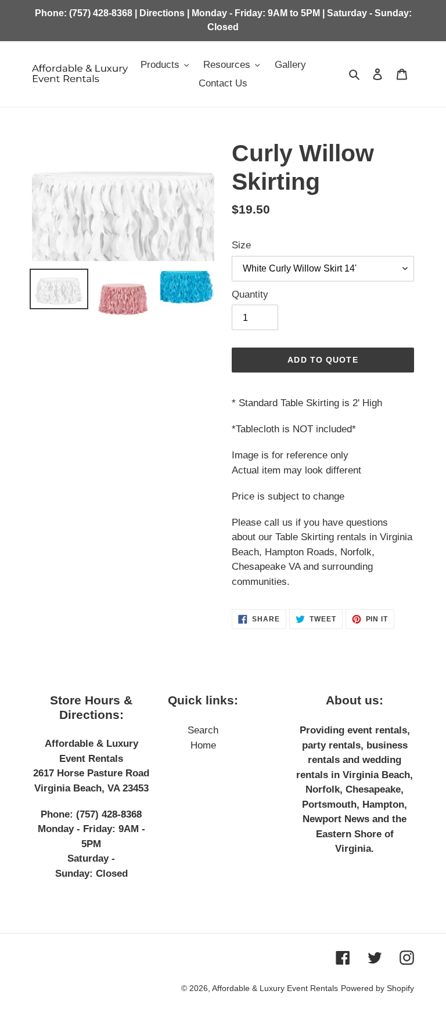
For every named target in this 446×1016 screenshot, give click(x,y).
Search (203, 730)
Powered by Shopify (377, 988)
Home (203, 745)
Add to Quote (322, 359)
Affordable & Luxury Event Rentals (275, 988)
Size (241, 245)
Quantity (250, 294)
